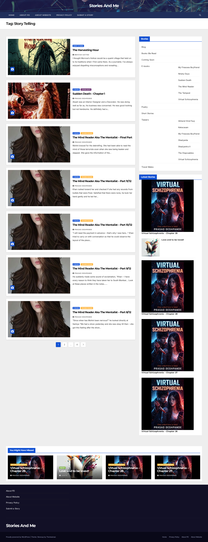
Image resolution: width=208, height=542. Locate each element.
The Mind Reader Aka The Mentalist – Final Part (102, 137)
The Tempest (184, 93)
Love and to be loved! (173, 240)
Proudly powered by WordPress (18, 537)
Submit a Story (85, 15)
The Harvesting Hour (86, 50)
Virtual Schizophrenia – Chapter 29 (159, 233)
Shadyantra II (184, 146)
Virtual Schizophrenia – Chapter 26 (159, 431)
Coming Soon (148, 60)
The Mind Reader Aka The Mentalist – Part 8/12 (102, 312)
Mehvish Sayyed (82, 55)
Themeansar (51, 537)
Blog (144, 47)
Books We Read (149, 53)
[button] (200, 15)
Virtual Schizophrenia (188, 99)
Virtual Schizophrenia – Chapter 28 (160, 314)
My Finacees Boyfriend (188, 67)
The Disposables (186, 153)
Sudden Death (86, 89)
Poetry (145, 107)
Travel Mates (147, 167)
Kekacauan (183, 127)
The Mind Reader (86, 133)
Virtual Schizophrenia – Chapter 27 (159, 372)
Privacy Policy (64, 15)
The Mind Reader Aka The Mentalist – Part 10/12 (102, 224)
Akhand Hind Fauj (186, 121)
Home (11, 15)
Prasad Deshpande (83, 98)
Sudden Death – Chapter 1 (89, 93)
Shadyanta (183, 140)
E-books (76, 89)
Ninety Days (183, 74)
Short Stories (78, 46)
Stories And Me (104, 5)
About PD (25, 15)
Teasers (145, 120)
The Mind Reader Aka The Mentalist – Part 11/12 (102, 181)
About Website (43, 15)
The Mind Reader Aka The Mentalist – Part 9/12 (102, 268)
